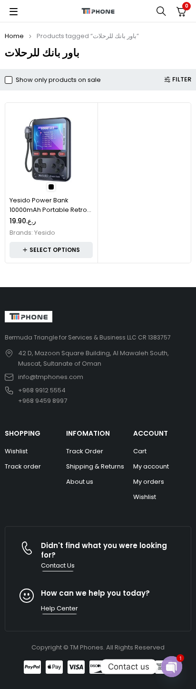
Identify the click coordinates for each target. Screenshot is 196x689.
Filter (181, 79)
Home (14, 35)
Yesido (44, 233)
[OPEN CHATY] (171, 666)
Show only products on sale (58, 80)
